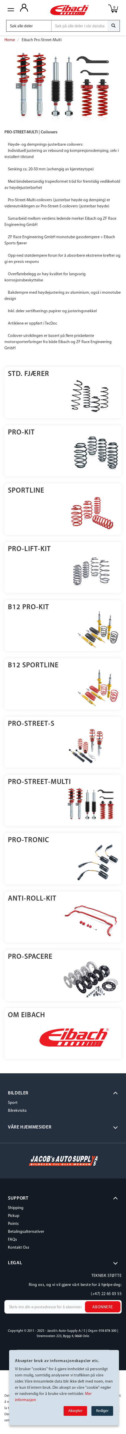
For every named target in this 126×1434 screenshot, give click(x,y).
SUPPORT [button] (18, 1198)
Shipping (15, 1208)
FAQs (12, 1239)
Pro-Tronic (28, 840)
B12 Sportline (33, 665)
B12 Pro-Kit (28, 607)
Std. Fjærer (28, 374)
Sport (13, 1103)
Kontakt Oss (18, 1247)
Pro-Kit (21, 432)
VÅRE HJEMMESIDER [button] (29, 1127)
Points (13, 1224)
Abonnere (102, 1307)
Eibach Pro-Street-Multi (42, 40)
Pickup (13, 1216)
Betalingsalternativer (26, 1232)
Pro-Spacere (30, 957)
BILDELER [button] (18, 1093)
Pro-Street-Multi (39, 782)
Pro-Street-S (31, 724)
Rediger (102, 1411)
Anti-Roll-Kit (32, 898)
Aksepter (75, 1411)
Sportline (26, 490)
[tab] (63, 1093)
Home (9, 40)
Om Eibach (26, 1015)
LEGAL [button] (15, 1263)
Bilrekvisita (17, 1111)
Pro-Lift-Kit (29, 549)
